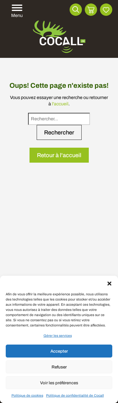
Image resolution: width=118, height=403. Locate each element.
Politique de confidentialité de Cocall (75, 396)
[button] (109, 283)
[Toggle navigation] (16, 11)
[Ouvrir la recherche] (76, 9)
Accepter (59, 351)
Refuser (59, 367)
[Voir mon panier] (91, 9)
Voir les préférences (59, 383)
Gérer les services (58, 336)
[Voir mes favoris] (106, 9)
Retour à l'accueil (59, 155)
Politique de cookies (27, 396)
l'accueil (60, 103)
